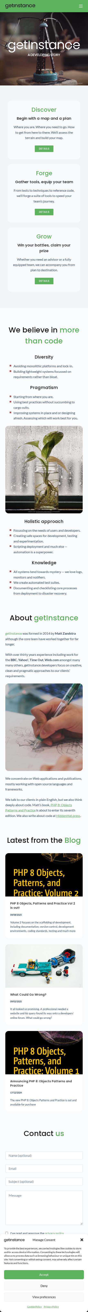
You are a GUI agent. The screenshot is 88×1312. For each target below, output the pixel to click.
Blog (72, 840)
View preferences (44, 1297)
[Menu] (81, 6)
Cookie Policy (34, 1306)
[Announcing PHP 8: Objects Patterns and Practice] (44, 1052)
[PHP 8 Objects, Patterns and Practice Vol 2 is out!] (44, 875)
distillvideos (43, 770)
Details (44, 149)
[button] (82, 1240)
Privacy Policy (51, 1306)
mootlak (70, 83)
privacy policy (54, 1233)
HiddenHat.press (68, 816)
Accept (44, 1274)
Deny (44, 1286)
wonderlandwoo (44, 512)
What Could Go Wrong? (28, 995)
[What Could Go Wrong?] (44, 966)
